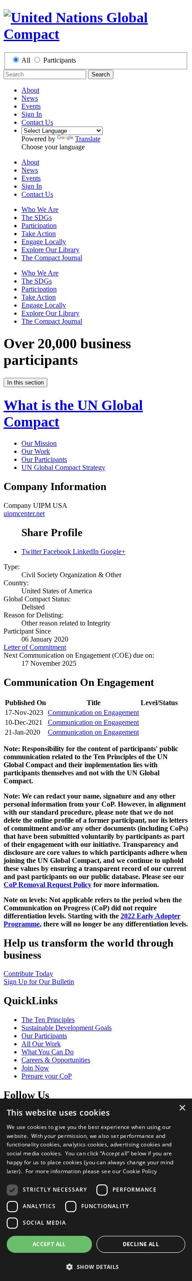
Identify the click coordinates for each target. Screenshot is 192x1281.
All (25, 60)
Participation (39, 225)
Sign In (31, 114)
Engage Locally (43, 241)
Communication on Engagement (93, 712)
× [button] (182, 1108)
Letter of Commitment (35, 647)
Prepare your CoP (46, 1076)
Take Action (38, 233)
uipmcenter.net (24, 513)
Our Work (35, 451)
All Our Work (41, 1044)
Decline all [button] (141, 1244)
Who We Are (39, 209)
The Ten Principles (48, 1019)
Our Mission (39, 443)
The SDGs (36, 217)
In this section (25, 382)
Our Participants (44, 459)
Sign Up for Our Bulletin (39, 981)
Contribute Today (28, 973)
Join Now (35, 1068)
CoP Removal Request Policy (48, 884)
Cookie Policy (140, 1171)
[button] (96, 1266)
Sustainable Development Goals (66, 1028)
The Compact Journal (51, 258)
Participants (59, 60)
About (30, 90)
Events (31, 106)
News (29, 98)
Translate (87, 139)
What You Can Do (47, 1052)
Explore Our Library (50, 250)
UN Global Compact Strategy (63, 467)
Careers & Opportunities (55, 1060)
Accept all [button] (49, 1244)
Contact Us (37, 122)
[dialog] (96, 1190)
